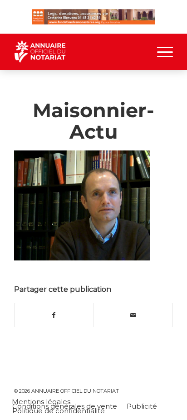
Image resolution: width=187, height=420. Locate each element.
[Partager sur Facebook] (54, 315)
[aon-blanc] (77, 52)
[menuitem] (160, 52)
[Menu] (160, 52)
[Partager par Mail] (133, 315)
